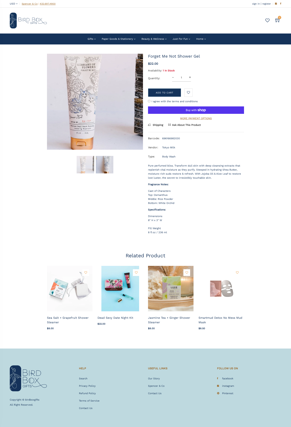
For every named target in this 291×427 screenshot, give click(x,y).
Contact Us (85, 408)
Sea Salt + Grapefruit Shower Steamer (68, 320)
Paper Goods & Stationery (117, 38)
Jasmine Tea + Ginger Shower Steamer (169, 320)
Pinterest (227, 393)
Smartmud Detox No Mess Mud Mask (220, 320)
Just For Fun (180, 38)
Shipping (157, 124)
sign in (256, 3)
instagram (228, 385)
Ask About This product (186, 124)
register (266, 3)
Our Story (154, 378)
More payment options (196, 118)
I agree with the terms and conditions (175, 101)
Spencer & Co (30, 4)
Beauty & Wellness (152, 38)
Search (83, 378)
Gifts (90, 38)
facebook (227, 378)
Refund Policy (87, 393)
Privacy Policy (87, 385)
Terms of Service (89, 400)
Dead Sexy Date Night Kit (115, 317)
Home (199, 38)
